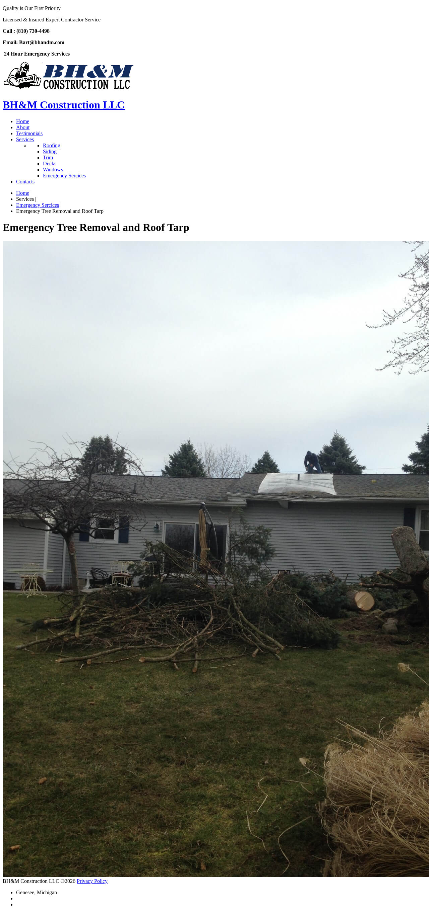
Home (22, 193)
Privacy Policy (92, 881)
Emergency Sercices (37, 205)
